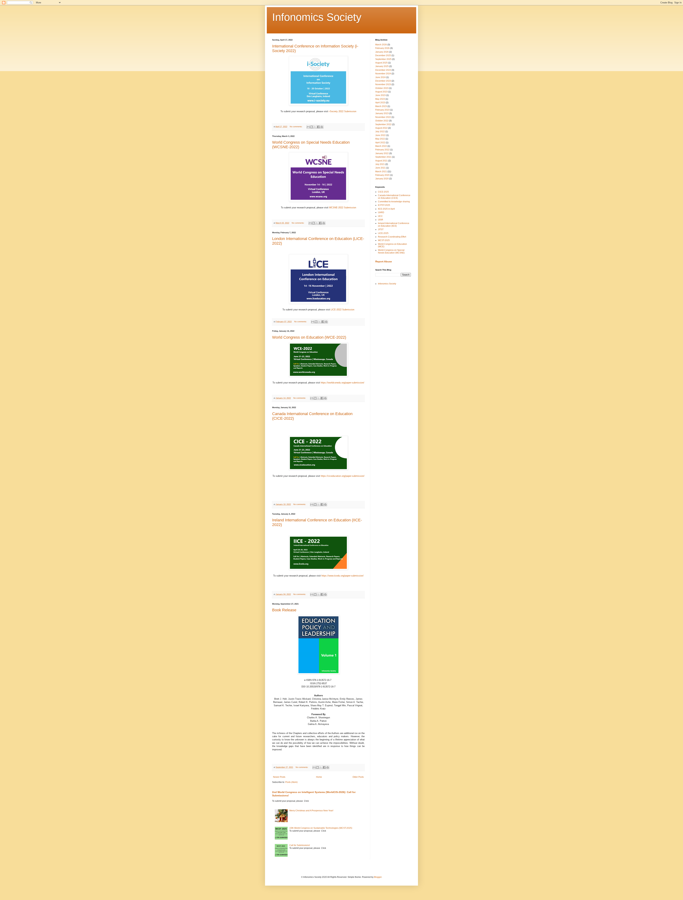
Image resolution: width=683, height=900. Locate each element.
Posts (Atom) (291, 782)
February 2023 (382, 110)
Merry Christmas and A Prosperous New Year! (311, 810)
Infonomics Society (316, 17)
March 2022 (381, 146)
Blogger (378, 877)
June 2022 (380, 135)
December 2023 (383, 81)
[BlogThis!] (311, 127)
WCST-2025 (384, 240)
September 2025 (383, 59)
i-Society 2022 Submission (342, 111)
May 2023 (380, 99)
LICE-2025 (383, 233)
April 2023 (380, 102)
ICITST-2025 (384, 205)
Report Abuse (383, 261)
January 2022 (382, 153)
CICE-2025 (383, 192)
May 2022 (380, 139)
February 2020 (382, 175)
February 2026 (382, 48)
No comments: (296, 126)
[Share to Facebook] (318, 127)
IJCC (380, 216)
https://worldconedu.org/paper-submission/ (342, 382)
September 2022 (383, 124)
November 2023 (383, 84)
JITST (380, 229)
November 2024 (383, 73)
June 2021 (380, 168)
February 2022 (382, 149)
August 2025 (381, 63)
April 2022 (380, 142)
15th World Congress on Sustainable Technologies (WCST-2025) (320, 828)
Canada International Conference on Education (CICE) (394, 196)
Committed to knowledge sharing (394, 201)
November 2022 (383, 117)
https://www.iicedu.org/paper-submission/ (342, 575)
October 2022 (381, 120)
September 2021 (383, 157)
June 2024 (380, 77)
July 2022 (380, 131)
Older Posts (358, 777)
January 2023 (382, 113)
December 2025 (383, 55)
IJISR (380, 219)
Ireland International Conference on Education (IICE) (393, 224)
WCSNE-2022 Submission (342, 207)
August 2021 (381, 160)
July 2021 (380, 164)
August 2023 (381, 91)
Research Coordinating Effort (392, 237)
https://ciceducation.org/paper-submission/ (342, 476)
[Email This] (308, 127)
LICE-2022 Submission (342, 309)
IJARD (381, 212)
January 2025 (382, 66)
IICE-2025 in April (386, 209)
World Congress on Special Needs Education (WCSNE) (391, 251)
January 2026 (382, 52)
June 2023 (380, 95)
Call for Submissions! (299, 845)
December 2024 (383, 70)
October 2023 (381, 88)
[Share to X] (315, 127)
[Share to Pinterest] (322, 127)
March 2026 (381, 44)
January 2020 (382, 178)
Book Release (284, 610)
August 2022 (381, 128)
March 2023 (381, 106)
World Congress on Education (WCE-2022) (309, 337)
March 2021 (381, 171)
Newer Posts (279, 777)
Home (319, 777)
